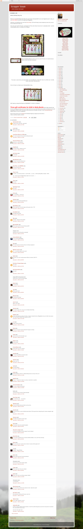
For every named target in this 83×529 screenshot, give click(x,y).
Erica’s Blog (29, 22)
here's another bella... (63, 90)
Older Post (52, 518)
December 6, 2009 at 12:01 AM (18, 318)
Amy (14, 243)
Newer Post (13, 518)
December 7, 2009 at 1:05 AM (18, 501)
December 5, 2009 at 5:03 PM (18, 246)
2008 (60, 123)
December (62, 88)
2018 (60, 74)
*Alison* (14, 172)
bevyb (14, 372)
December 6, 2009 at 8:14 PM (18, 464)
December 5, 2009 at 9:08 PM (18, 292)
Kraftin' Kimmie (65, 44)
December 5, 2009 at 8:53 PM (18, 286)
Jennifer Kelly (65, 42)
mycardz (14, 353)
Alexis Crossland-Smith (63, 19)
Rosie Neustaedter (65, 48)
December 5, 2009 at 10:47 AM (18, 124)
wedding (59, 145)
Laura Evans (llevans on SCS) (18, 134)
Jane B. (14, 302)
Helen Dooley (15, 486)
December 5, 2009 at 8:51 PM (18, 279)
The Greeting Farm (61, 149)
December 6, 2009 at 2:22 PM (18, 406)
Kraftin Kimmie (60, 134)
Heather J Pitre (65, 41)
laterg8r (14, 147)
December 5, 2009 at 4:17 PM (18, 227)
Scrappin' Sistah (18, 6)
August (61, 112)
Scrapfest (59, 148)
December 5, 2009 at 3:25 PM (18, 202)
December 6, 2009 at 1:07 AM (18, 331)
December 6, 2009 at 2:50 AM (18, 337)
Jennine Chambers (16, 384)
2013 (60, 81)
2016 (60, 77)
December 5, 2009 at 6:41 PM (18, 266)
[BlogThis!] (32, 117)
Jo (13, 448)
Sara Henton (15, 492)
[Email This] (31, 117)
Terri (14, 289)
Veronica (14, 308)
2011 (60, 84)
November (62, 108)
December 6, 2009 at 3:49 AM (18, 343)
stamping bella (60, 144)
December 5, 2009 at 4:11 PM (18, 221)
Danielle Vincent (65, 39)
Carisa (14, 334)
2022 (60, 71)
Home (33, 518)
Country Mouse (16, 347)
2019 (60, 72)
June (61, 115)
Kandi (14, 473)
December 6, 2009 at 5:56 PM (18, 432)
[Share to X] (33, 117)
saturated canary (61, 152)
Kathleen (14, 314)
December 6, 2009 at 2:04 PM (18, 400)
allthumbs (15, 403)
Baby (59, 137)
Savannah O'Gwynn (16, 140)
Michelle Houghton (65, 46)
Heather (14, 340)
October (61, 109)
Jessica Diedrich (16, 237)
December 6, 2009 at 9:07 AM (18, 362)
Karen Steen (15, 397)
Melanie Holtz (65, 45)
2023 (60, 69)
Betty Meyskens (16, 159)
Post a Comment (15, 513)
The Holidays (62, 93)
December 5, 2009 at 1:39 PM (18, 183)
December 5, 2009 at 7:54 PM (18, 273)
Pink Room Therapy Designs (18, 263)
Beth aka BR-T (15, 224)
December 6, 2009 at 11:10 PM (18, 489)
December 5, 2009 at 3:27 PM (18, 208)
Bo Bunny (59, 146)
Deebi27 (14, 378)
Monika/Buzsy (15, 205)
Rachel (14, 283)
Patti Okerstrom (65, 47)
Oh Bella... (61, 91)
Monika (23, 113)
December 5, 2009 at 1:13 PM (18, 177)
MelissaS (14, 295)
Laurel (14, 128)
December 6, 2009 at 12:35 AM (18, 324)
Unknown (15, 199)
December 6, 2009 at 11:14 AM (18, 375)
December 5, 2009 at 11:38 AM (18, 143)
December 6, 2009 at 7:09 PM (18, 445)
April (61, 118)
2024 (60, 68)
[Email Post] (29, 117)
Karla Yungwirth (65, 43)
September (62, 111)
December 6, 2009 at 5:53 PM (18, 426)
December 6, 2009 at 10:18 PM (18, 476)
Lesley (14, 467)
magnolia (59, 142)
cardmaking (60, 138)
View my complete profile (62, 20)
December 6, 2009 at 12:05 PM (18, 387)
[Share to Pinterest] (35, 117)
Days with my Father (63, 104)
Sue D (14, 423)
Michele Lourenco (16, 249)
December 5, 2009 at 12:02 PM (18, 156)
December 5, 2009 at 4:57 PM (18, 233)
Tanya (14, 180)
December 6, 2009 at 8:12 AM (18, 356)
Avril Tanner (15, 153)
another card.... (62, 97)
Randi (14, 328)
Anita (14, 193)
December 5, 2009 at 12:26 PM (18, 168)
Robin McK (15, 436)
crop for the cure (61, 150)
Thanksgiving (62, 106)
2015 (60, 78)
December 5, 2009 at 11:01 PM (18, 311)
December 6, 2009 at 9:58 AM (18, 368)
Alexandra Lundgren (17, 429)
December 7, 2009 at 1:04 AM (18, 495)
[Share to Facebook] (34, 117)
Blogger (48, 524)
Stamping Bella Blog (48, 110)
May (61, 117)
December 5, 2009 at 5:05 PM (18, 252)
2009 (60, 87)
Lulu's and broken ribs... (64, 103)
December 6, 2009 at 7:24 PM (18, 451)
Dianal (14, 442)
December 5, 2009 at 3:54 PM (18, 214)
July (61, 114)
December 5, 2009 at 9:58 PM (18, 298)
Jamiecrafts (15, 505)
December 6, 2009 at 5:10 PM (18, 420)
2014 (60, 80)
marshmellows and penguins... (65, 94)
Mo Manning (60, 141)
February (61, 121)
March (61, 120)
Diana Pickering (65, 40)
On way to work (62, 101)
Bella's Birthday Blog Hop (64, 100)
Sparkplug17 (15, 186)
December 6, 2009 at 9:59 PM (18, 470)
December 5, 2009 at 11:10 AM (18, 137)
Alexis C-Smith (65, 38)
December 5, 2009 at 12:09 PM (18, 162)
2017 (60, 75)
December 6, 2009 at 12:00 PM (18, 381)
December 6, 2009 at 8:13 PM (18, 457)
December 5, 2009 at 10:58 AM (18, 131)
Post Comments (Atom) (19, 520)
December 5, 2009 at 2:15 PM (18, 189)
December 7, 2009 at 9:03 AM (18, 511)
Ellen (14, 218)
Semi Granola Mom (16, 269)
